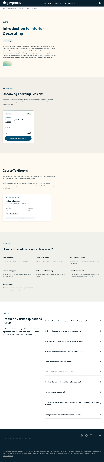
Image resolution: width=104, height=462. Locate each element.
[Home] (4, 8)
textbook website (18, 183)
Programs (47, 3)
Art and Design (7, 41)
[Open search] (100, 3)
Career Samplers (69, 3)
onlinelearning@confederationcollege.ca (44, 186)
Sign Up (7, 64)
